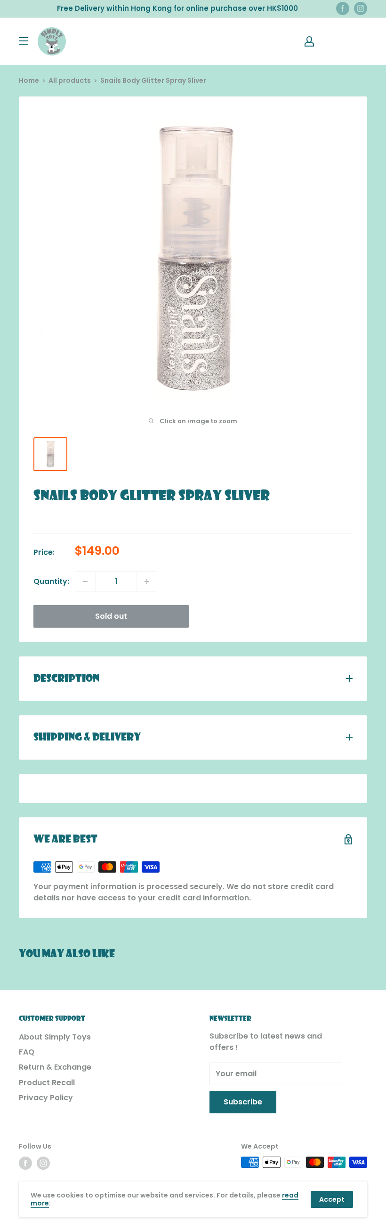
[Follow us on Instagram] (360, 8)
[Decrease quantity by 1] (85, 581)
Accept (332, 1199)
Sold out (111, 616)
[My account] (309, 41)
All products (69, 80)
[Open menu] (23, 41)
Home (29, 80)
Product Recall (47, 1082)
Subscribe (243, 1101)
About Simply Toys (55, 1037)
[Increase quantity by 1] (147, 581)
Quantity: (51, 581)
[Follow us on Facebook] (342, 8)
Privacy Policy (46, 1097)
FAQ (26, 1052)
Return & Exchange (55, 1067)
